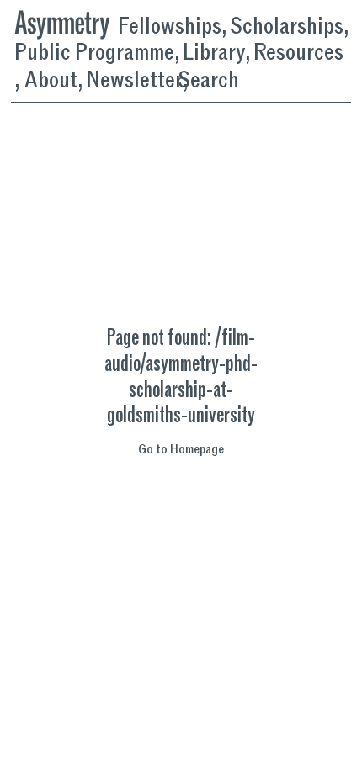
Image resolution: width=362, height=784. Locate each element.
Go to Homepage (181, 450)
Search (208, 80)
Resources (298, 53)
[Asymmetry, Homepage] (66, 22)
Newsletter (134, 81)
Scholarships (286, 27)
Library (214, 53)
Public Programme (94, 53)
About (50, 81)
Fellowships (169, 27)
